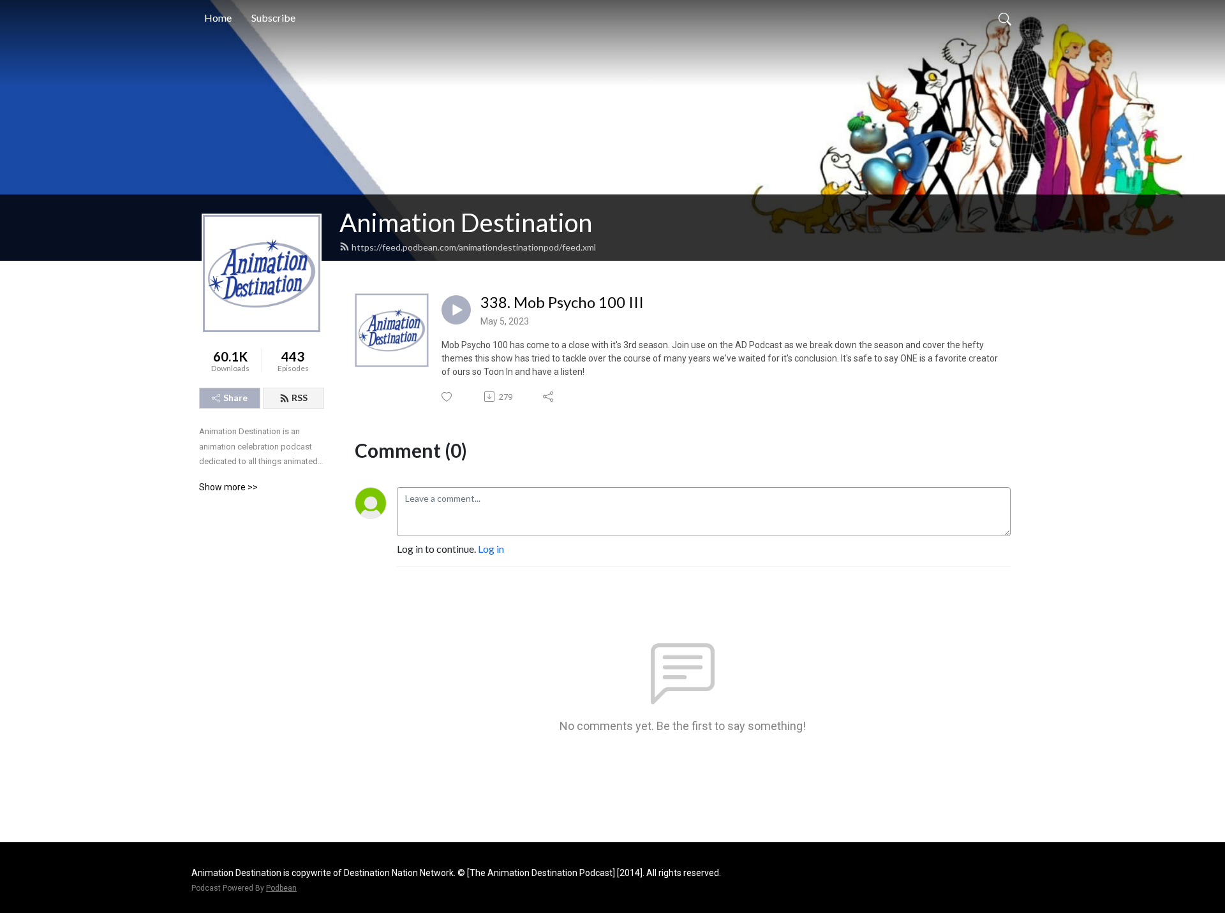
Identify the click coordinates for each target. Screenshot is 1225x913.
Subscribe (273, 17)
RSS (300, 397)
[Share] (549, 396)
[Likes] (447, 397)
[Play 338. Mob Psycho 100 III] (456, 310)
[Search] (1004, 18)
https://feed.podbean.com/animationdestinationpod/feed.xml (474, 247)
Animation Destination (465, 222)
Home (218, 17)
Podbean (281, 888)
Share (235, 397)
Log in (491, 549)
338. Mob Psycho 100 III (562, 302)
